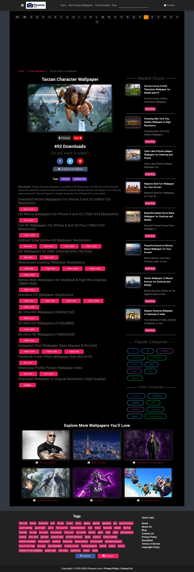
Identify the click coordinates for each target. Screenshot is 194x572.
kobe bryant (44, 541)
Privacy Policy (149, 536)
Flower (134, 364)
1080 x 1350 (29, 351)
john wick (33, 537)
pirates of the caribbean (30, 550)
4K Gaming (157, 396)
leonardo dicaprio (113, 541)
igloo (100, 532)
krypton (96, 537)
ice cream (81, 532)
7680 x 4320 (29, 340)
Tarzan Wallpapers (36, 71)
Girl (150, 371)
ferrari (33, 523)
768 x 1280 (49, 257)
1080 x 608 (74, 351)
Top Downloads (102, 5)
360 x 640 (28, 246)
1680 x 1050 (72, 268)
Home (63, 5)
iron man (43, 532)
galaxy (87, 523)
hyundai (23, 532)
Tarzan (65, 179)
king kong (67, 541)
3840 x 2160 (29, 318)
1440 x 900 (50, 268)
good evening (25, 528)
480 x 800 (28, 257)
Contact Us (148, 533)
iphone (92, 532)
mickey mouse (71, 546)
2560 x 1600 (29, 275)
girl (115, 523)
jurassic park (57, 537)
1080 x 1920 (29, 235)
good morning (126, 523)
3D (17, 17)
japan (87, 537)
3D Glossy (136, 396)
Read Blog (150, 109)
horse (97, 528)
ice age (33, 532)
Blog (114, 5)
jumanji (22, 537)
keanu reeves (81, 541)
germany (107, 523)
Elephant (135, 409)
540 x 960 (48, 246)
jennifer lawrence (74, 537)
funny (78, 523)
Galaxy (134, 416)
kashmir (56, 541)
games (96, 523)
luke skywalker (55, 546)
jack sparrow (127, 532)
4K (24, 17)
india (108, 532)
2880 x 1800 (29, 290)
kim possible (96, 541)
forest (70, 523)
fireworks (43, 523)
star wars (63, 550)
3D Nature (136, 357)
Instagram (109, 556)
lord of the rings (27, 546)
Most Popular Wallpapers (81, 5)
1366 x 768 (49, 301)
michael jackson (89, 546)
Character (79, 179)
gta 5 (50, 528)
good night (40, 528)
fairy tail (23, 523)
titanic (86, 550)
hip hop (127, 528)
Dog (151, 364)
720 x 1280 (69, 246)
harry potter (61, 528)
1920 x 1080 (93, 301)
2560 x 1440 (29, 307)
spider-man (50, 550)
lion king (41, 546)
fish (52, 523)
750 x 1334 (28, 220)
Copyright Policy (150, 547)
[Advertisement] (97, 45)
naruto (121, 546)
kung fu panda (110, 537)
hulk (90, 528)
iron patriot (56, 532)
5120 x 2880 (29, 329)
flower (60, 523)
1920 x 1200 (95, 268)
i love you (68, 532)
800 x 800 (28, 374)
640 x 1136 (28, 209)
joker (115, 532)
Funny (134, 371)
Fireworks (155, 409)
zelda (94, 550)
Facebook (86, 556)
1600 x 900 (71, 301)
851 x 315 (28, 363)
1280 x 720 (28, 301)
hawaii (117, 528)
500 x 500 (48, 374)
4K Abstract (156, 357)
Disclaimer (147, 540)
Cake (153, 402)
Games (135, 378)
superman (75, 550)
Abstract (164, 351)
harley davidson (78, 528)
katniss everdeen (27, 541)
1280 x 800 (28, 268)
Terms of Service (151, 543)
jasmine (44, 537)
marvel (103, 546)
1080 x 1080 (51, 351)
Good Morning (156, 416)
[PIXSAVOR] (36, 5)
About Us (147, 526)
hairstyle (107, 528)
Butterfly (135, 402)
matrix (112, 546)
